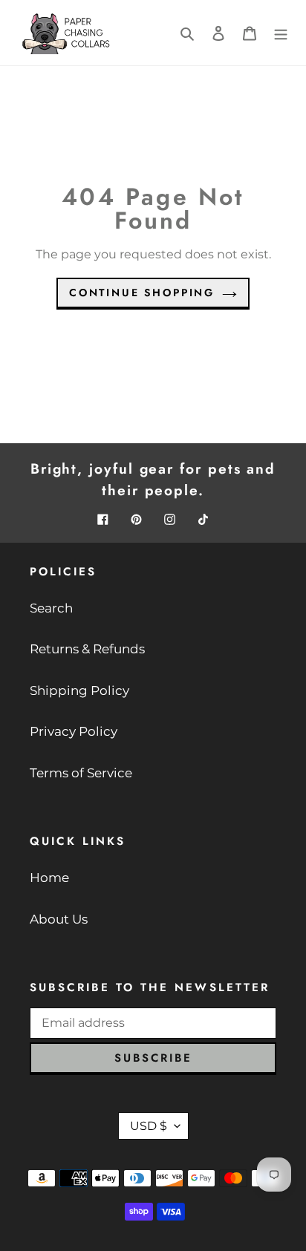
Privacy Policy (73, 731)
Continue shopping (142, 292)
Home (49, 877)
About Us (59, 919)
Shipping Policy (79, 690)
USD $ (148, 1126)
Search (51, 608)
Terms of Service (81, 772)
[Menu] (280, 33)
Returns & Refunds (87, 648)
